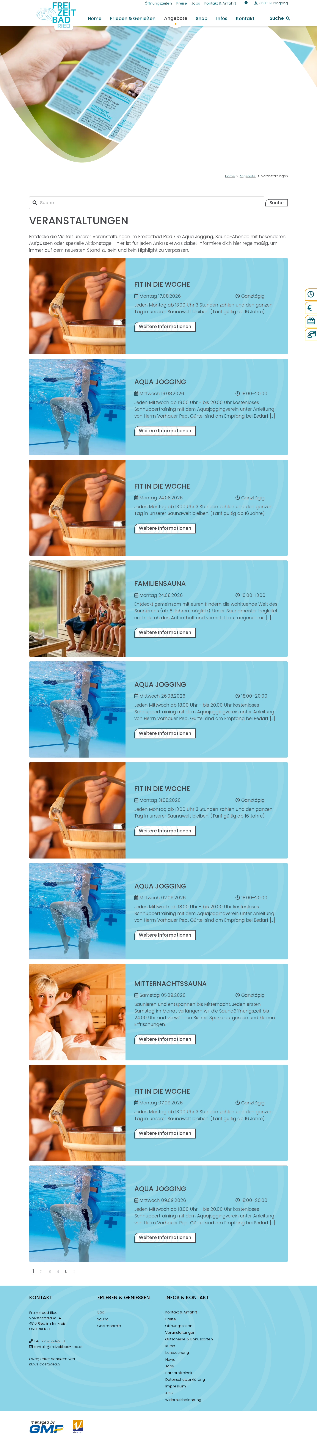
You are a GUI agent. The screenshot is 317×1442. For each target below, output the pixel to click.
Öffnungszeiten (178, 1325)
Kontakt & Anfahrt (181, 1312)
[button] (159, 18)
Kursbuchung (177, 1352)
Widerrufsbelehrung (183, 1399)
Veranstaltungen (180, 1332)
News (170, 1359)
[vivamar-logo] (78, 1426)
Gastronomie (109, 1325)
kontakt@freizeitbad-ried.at (58, 1346)
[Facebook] (246, 3)
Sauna (102, 1319)
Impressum (175, 1386)
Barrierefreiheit (178, 1372)
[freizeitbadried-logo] (53, 16)
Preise (170, 1319)
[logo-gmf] (46, 1426)
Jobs (169, 1366)
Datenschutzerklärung (185, 1379)
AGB (169, 1393)
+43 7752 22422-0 (49, 1341)
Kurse (170, 1345)
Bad (100, 1312)
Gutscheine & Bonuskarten (189, 1339)
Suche (277, 203)
